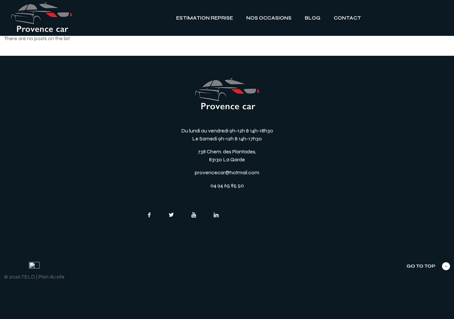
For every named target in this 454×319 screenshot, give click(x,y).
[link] (41, 18)
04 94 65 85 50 (227, 185)
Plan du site (51, 277)
